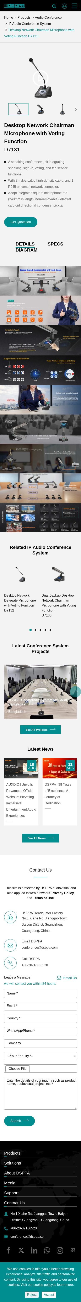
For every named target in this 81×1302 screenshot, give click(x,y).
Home (8, 17)
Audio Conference (48, 17)
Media (9, 1183)
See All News (37, 838)
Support (11, 1193)
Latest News (40, 749)
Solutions (12, 1163)
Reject (32, 1294)
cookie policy (43, 1284)
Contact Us (14, 1203)
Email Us (70, 978)
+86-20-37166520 (23, 1228)
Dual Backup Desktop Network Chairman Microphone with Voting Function (59, 605)
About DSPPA (17, 1173)
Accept (49, 1294)
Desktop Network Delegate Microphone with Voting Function (20, 603)
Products (24, 17)
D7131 (32, 36)
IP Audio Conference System (30, 24)
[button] (76, 109)
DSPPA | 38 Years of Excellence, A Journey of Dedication (58, 794)
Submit (15, 1121)
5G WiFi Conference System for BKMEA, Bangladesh (40, 702)
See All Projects (37, 729)
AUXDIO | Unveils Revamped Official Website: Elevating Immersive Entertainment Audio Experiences (21, 800)
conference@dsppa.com (28, 1236)
